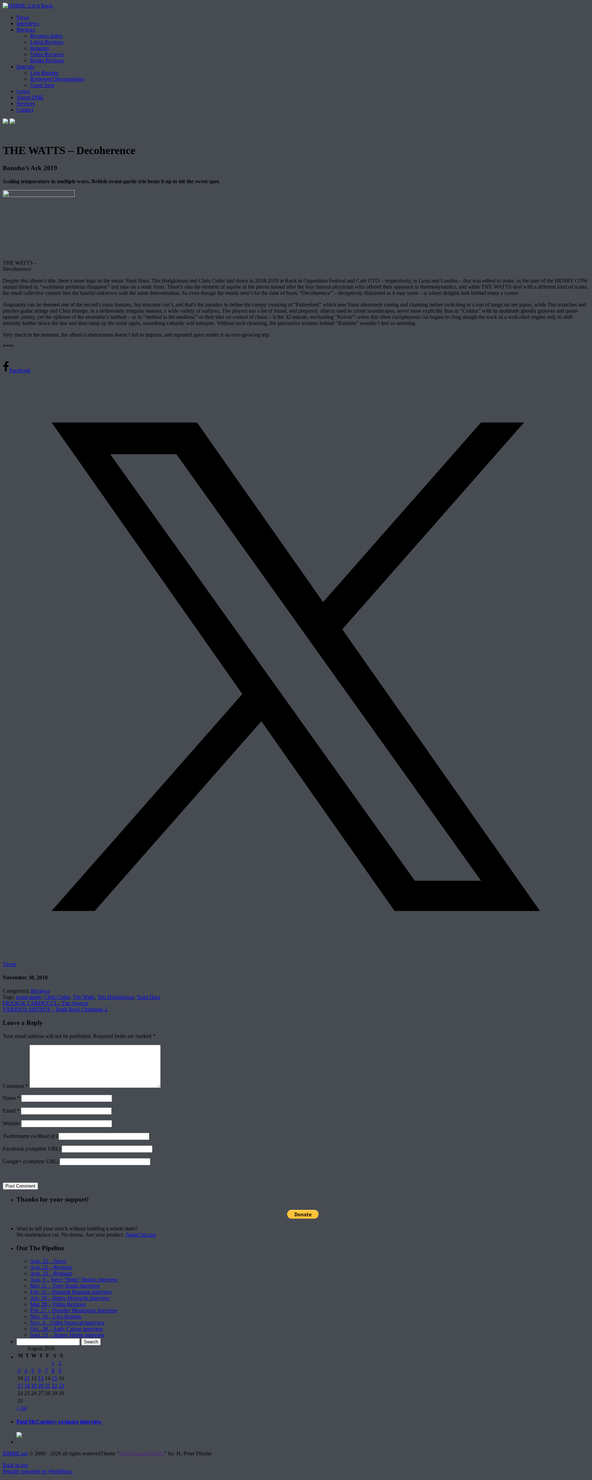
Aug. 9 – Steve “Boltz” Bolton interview (74, 1279)
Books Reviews (47, 60)
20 (41, 1386)
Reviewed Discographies (57, 79)
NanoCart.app (141, 1235)
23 (61, 1386)
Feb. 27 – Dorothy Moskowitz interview (74, 1310)
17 (20, 1386)
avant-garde (28, 997)
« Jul (21, 1408)
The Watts (84, 997)
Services (25, 103)
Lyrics (23, 91)
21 (47, 1386)
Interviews (27, 23)
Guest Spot (42, 85)
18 (27, 1386)
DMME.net (15, 1453)
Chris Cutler (57, 997)
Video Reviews (46, 54)
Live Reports (44, 73)
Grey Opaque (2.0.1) (141, 1453)
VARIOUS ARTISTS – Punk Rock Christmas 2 (55, 1009)
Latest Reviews (46, 42)
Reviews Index (46, 36)
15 (54, 1378)
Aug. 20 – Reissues (51, 1273)
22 (54, 1386)
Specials (25, 67)
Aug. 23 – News (48, 1261)
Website (11, 1123)
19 (34, 1386)
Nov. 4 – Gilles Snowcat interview (67, 1323)
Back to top (15, 1465)
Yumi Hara (148, 997)
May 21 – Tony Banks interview (65, 1286)
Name (11, 1098)
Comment (15, 1086)
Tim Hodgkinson (115, 997)
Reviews (25, 30)
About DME (30, 97)
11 (26, 1378)
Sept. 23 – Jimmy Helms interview (67, 1335)
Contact (24, 110)
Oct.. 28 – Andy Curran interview (66, 1329)
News (22, 17)
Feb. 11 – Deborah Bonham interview (71, 1292)
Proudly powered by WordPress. (38, 1471)
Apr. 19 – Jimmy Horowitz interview (70, 1298)
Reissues (39, 48)
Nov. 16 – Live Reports (55, 1316)
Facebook (31, 1149)
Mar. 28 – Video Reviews (58, 1304)
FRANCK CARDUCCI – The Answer (45, 1003)
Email (11, 1111)
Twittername (30, 1136)
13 (41, 1378)
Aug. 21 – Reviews (51, 1267)
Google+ (30, 1161)
